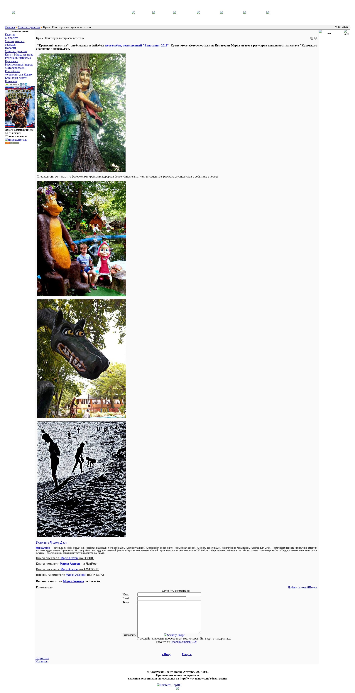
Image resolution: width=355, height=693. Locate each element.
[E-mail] (315, 37)
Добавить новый (298, 587)
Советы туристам (29, 27)
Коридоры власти (16, 77)
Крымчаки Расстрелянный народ (19, 63)
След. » (187, 654)
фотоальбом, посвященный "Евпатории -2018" (137, 45)
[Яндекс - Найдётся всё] (321, 36)
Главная (10, 27)
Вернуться (42, 658)
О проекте (11, 37)
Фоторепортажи (15, 67)
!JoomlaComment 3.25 (184, 641)
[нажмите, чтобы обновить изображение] (174, 635)
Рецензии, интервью (18, 57)
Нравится (42, 661)
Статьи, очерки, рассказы (15, 43)
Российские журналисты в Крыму (19, 73)
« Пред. (166, 654)
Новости (10, 47)
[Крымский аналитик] (13, 12)
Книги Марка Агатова (19, 54)
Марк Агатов (43, 548)
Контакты (11, 81)
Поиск (313, 587)
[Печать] (311, 37)
